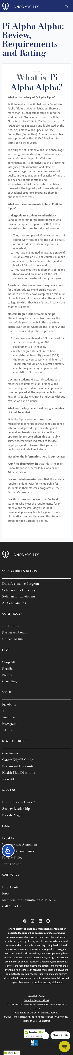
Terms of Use (11, 864)
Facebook (9, 704)
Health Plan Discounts (18, 773)
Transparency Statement (19, 845)
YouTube (8, 717)
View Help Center (36, 996)
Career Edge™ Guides (18, 760)
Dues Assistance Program (20, 584)
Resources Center (15, 632)
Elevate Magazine (14, 815)
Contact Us (44, 1021)
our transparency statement (48, 982)
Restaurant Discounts (17, 766)
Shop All (8, 662)
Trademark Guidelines (18, 851)
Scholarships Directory (18, 590)
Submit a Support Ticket (36, 1000)
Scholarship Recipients (19, 596)
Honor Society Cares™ (18, 802)
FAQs (6, 893)
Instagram (9, 724)
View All (8, 779)
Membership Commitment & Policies (29, 900)
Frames (7, 675)
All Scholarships (14, 603)
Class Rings (10, 681)
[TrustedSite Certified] (34, 1033)
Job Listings (10, 626)
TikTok (7, 730)
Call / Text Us (11, 906)
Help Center (11, 887)
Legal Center (11, 838)
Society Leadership (16, 809)
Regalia (7, 668)
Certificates (10, 753)
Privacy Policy (12, 857)
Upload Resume (13, 639)
